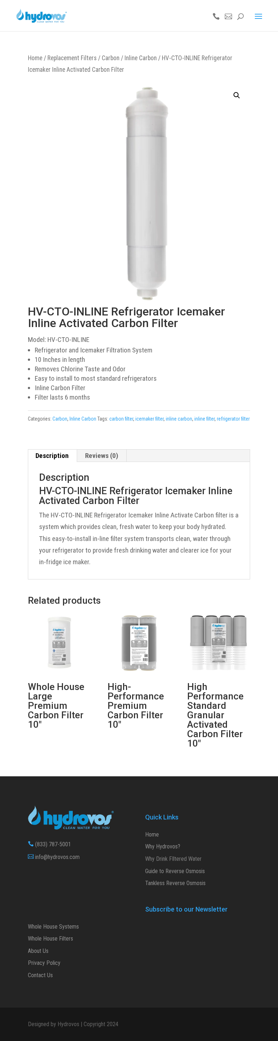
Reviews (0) (101, 455)
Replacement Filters (72, 58)
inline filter (204, 419)
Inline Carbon (141, 58)
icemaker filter (149, 419)
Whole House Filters (50, 938)
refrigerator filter (233, 419)
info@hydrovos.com (54, 857)
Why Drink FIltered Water (173, 858)
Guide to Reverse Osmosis (175, 871)
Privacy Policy (44, 962)
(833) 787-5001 (49, 844)
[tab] (52, 456)
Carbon (110, 58)
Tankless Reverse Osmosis (175, 883)
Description (52, 455)
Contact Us (40, 975)
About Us (38, 950)
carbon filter (121, 419)
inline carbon (179, 419)
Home (35, 58)
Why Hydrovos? (162, 846)
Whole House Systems (53, 926)
